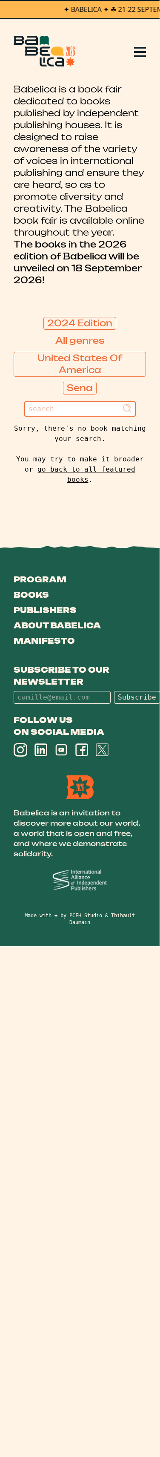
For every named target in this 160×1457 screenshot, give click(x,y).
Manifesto (44, 640)
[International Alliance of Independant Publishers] (80, 880)
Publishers (45, 610)
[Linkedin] (41, 750)
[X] (102, 750)
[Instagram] (20, 750)
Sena (80, 388)
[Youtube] (61, 750)
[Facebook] (82, 750)
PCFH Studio (85, 916)
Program (40, 579)
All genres (80, 340)
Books (31, 594)
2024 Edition (79, 323)
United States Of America (80, 364)
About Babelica (57, 625)
